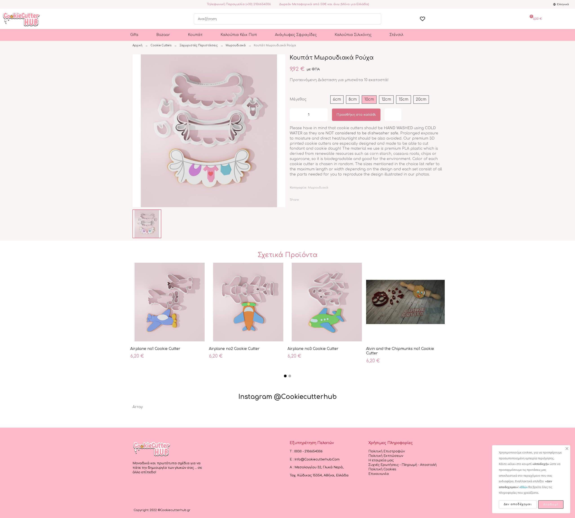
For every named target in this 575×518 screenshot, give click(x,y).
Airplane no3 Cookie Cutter (313, 349)
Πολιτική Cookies (382, 469)
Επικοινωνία (378, 474)
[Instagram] (10, 4)
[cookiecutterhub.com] (152, 449)
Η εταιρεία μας (381, 460)
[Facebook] (4, 4)
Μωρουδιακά (318, 187)
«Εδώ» (523, 487)
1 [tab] (285, 376)
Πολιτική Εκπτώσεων (385, 456)
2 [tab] (289, 376)
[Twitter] (315, 200)
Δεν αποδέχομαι (518, 504)
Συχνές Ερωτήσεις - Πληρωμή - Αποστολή (402, 465)
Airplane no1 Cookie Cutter (155, 349)
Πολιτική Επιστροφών (386, 451)
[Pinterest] (326, 200)
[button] (136, 131)
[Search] (375, 18)
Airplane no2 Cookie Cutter (234, 349)
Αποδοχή (550, 504)
